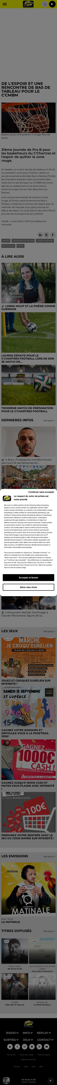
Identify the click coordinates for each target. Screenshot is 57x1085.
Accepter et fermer (28, 577)
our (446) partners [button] (17, 505)
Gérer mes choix (28, 587)
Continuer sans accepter (41, 491)
